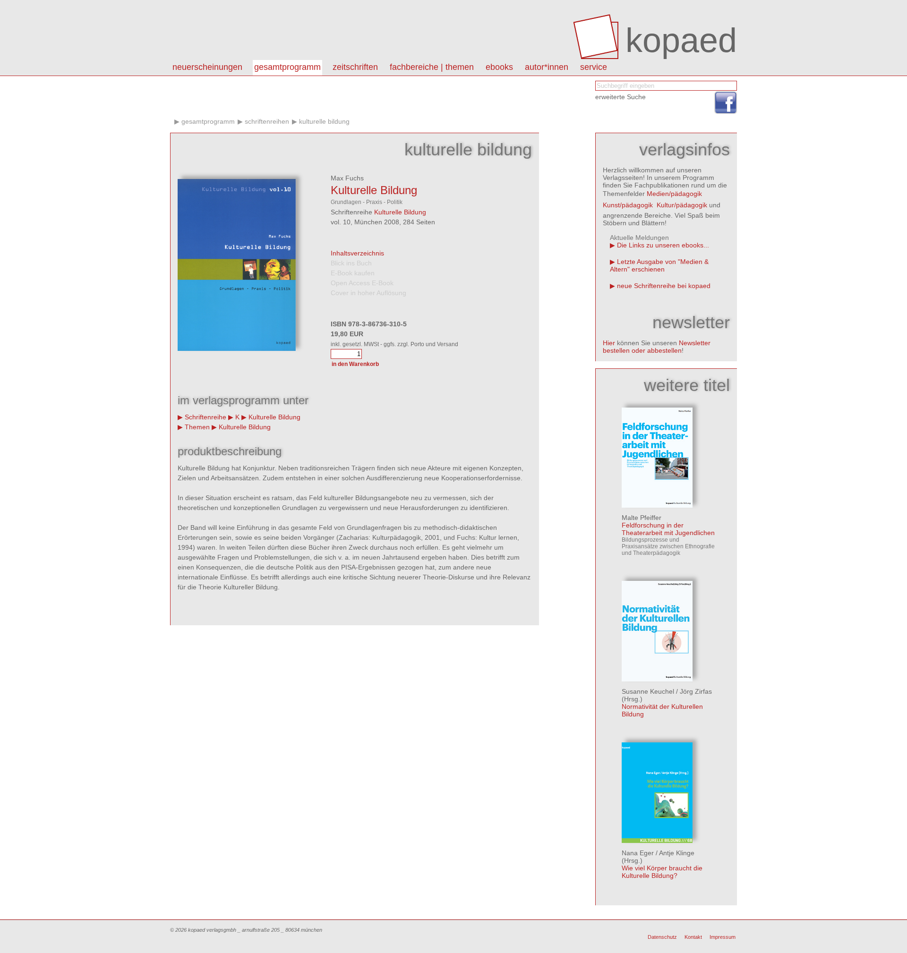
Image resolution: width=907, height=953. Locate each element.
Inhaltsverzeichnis (357, 253)
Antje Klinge (676, 853)
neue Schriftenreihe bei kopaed (663, 285)
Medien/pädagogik (674, 193)
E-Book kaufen (353, 273)
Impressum (723, 937)
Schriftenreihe (205, 417)
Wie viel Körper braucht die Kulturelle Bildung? (662, 871)
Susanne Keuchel (648, 691)
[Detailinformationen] (657, 505)
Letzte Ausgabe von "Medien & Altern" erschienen (659, 265)
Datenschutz (662, 937)
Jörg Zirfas (696, 691)
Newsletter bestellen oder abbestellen (656, 346)
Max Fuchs (347, 178)
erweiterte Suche (620, 97)
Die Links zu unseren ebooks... (663, 245)
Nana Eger (638, 853)
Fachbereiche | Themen (432, 67)
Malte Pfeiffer (641, 517)
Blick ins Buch (351, 263)
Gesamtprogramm (287, 67)
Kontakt (693, 937)
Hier (609, 343)
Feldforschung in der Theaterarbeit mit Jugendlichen (668, 528)
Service (593, 67)
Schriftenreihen (267, 121)
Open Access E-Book (362, 283)
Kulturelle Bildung (324, 121)
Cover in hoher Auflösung (368, 293)
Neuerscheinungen (207, 67)
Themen (197, 427)
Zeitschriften (355, 67)
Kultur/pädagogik (682, 205)
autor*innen (546, 67)
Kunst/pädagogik (628, 205)
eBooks (499, 67)
